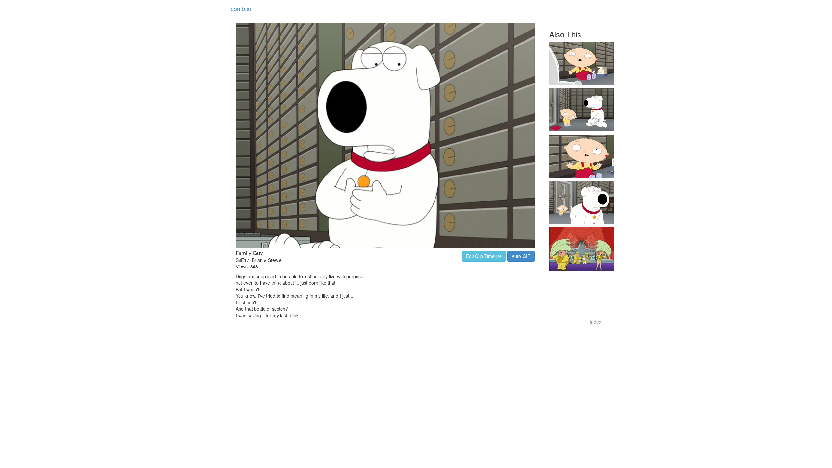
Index (595, 321)
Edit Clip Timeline (484, 256)
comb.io (241, 8)
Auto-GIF (521, 256)
